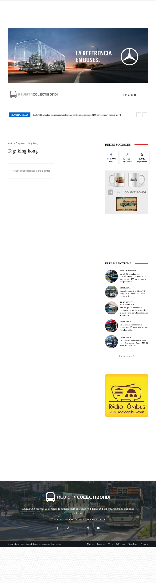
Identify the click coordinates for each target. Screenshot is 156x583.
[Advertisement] (78, 14)
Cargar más (125, 356)
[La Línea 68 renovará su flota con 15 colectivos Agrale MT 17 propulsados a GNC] (111, 341)
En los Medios (128, 271)
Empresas (125, 288)
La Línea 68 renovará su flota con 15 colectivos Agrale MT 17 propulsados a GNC (134, 343)
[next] (144, 114)
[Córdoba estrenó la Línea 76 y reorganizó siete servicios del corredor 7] (111, 292)
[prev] (138, 114)
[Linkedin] (129, 94)
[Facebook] (123, 94)
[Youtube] (135, 94)
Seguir (127, 153)
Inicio (10, 143)
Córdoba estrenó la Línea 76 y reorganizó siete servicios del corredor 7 (65, 115)
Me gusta (111, 153)
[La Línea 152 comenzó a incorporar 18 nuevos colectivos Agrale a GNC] (111, 325)
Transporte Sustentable (127, 303)
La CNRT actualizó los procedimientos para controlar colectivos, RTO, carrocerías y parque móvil (133, 278)
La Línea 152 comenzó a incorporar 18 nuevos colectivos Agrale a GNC (134, 327)
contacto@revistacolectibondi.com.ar (85, 519)
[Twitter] (132, 94)
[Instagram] (126, 94)
